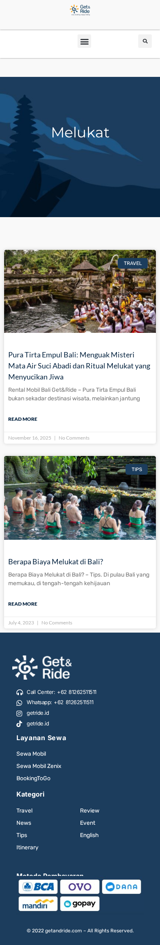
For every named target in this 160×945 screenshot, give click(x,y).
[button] (84, 41)
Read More (22, 419)
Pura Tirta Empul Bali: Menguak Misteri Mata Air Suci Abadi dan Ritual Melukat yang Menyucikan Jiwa (79, 365)
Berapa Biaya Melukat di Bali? (55, 561)
